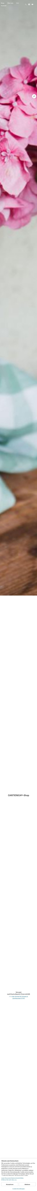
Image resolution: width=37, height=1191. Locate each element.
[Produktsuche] (34, 96)
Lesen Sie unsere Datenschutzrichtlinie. (12, 1178)
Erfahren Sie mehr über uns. (9, 1180)
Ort (17, 3)
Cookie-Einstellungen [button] (18, 1188)
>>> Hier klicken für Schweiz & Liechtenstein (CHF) (18, 997)
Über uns (10, 3)
